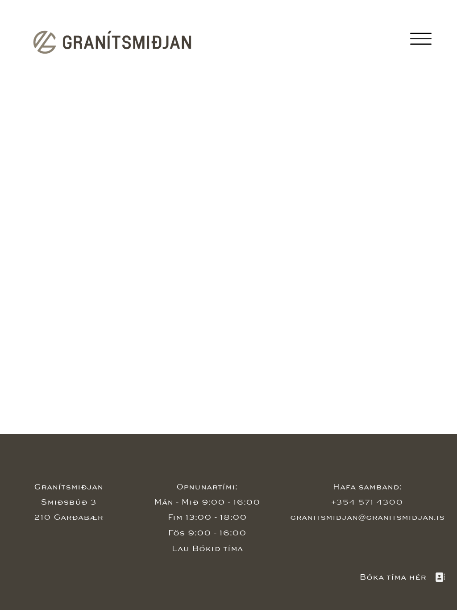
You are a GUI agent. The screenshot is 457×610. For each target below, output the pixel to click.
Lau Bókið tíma (207, 548)
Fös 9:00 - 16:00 (207, 533)
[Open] (421, 39)
